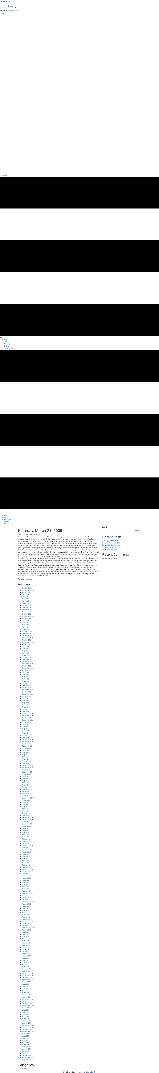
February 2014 (27, 891)
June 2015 (25, 856)
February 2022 (27, 683)
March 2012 (26, 941)
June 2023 (25, 648)
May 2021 (25, 703)
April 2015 (25, 861)
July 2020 (25, 724)
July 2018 (25, 776)
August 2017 (26, 800)
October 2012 (27, 925)
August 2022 (26, 670)
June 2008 (25, 1038)
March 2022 (26, 681)
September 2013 (28, 902)
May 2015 (25, 858)
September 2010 (28, 980)
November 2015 (27, 845)
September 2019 (28, 746)
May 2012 (25, 936)
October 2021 (27, 692)
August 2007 (26, 1060)
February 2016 (27, 839)
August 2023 (26, 644)
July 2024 (25, 620)
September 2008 (28, 1031)
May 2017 (25, 806)
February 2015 (27, 865)
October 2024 (27, 614)
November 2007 (27, 1053)
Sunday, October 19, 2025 (111, 545)
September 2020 (28, 720)
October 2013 (27, 899)
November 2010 (27, 975)
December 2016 (27, 817)
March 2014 (26, 889)
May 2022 (25, 677)
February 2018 (27, 787)
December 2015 (27, 843)
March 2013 (26, 915)
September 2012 (28, 928)
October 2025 (27, 588)
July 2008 (25, 1036)
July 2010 (25, 984)
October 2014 (27, 874)
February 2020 (27, 735)
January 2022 (27, 685)
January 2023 (27, 659)
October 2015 (27, 848)
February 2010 (27, 995)
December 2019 (27, 739)
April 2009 (25, 1016)
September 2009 (28, 1006)
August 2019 (26, 748)
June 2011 (25, 960)
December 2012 (27, 921)
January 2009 (27, 1023)
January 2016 (27, 841)
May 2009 (25, 1014)
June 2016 (25, 830)
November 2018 (27, 767)
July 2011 (25, 958)
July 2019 (25, 750)
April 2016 (25, 835)
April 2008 (25, 1042)
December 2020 (27, 713)
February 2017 (27, 813)
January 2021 (27, 711)
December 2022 (27, 661)
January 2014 (27, 893)
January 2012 (27, 945)
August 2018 (26, 774)
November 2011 (27, 949)
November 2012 (27, 923)
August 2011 (26, 956)
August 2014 (26, 878)
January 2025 (27, 607)
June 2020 (25, 726)
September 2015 (28, 850)
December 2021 (27, 687)
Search (104, 527)
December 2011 (27, 947)
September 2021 (28, 694)
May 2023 (25, 651)
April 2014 (25, 886)
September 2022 (28, 668)
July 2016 (25, 828)
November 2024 (27, 612)
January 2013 (27, 919)
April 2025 (25, 601)
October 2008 (27, 1029)
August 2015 (26, 852)
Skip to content (5, 1)
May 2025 (25, 599)
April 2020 (25, 731)
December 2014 (27, 869)
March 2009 (26, 1018)
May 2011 (25, 962)
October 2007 (27, 1055)
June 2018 (25, 778)
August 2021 (26, 696)
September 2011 (28, 954)
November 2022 (27, 664)
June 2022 (25, 674)
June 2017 (25, 804)
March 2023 (26, 655)
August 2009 (26, 1008)
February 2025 (27, 605)
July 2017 (25, 802)
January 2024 (27, 633)
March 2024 (26, 629)
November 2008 (27, 1027)
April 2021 (25, 705)
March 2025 (26, 603)
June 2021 (25, 700)
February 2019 (27, 761)
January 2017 (27, 815)
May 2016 (25, 832)
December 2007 (27, 1051)
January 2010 (27, 997)
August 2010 (26, 982)
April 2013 (25, 912)
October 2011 (27, 951)
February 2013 (27, 917)
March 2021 (26, 707)
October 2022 (27, 666)
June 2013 (25, 908)
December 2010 (27, 973)
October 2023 (27, 640)
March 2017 (26, 811)
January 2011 (27, 971)
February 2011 (27, 969)
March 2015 (26, 863)
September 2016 (28, 824)
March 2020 (26, 733)
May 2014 (25, 884)
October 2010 (27, 977)
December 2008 (27, 1025)
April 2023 (25, 653)
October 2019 (27, 744)
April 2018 (25, 783)
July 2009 (25, 1010)
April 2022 (25, 679)
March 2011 (26, 967)
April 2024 (25, 627)
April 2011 (25, 964)
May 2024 (25, 625)
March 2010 (26, 993)
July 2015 (25, 854)
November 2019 (27, 742)
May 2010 (25, 988)
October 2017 (27, 796)
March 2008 (26, 1044)
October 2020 (27, 718)
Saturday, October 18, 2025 (111, 547)
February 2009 (27, 1021)
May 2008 (25, 1040)
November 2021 (27, 690)
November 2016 (27, 819)
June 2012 (25, 934)
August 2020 (26, 722)
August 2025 (26, 592)
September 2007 (28, 1057)
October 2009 (27, 1003)
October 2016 (27, 822)
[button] (3, 176)
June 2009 (25, 1012)
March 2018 (26, 785)
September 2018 (28, 772)
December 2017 (27, 791)
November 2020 (27, 716)
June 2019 (25, 752)
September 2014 (28, 876)
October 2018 (27, 770)
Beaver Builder (91, 1072)
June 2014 (25, 882)
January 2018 (27, 789)
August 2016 (26, 826)
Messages (28, 579)
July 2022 (25, 672)
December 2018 (27, 765)
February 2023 (27, 657)
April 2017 (25, 809)
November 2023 (27, 638)
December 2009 (27, 999)
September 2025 (28, 590)
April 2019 (25, 757)
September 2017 (28, 798)
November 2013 (27, 897)
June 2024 (25, 622)
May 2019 (25, 754)
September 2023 (28, 642)
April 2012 (25, 938)
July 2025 (25, 594)
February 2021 (27, 709)
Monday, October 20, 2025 (111, 543)
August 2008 (26, 1034)
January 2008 (27, 1049)
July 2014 (25, 880)
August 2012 (26, 930)
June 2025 (25, 597)
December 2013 (27, 895)
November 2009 (27, 1001)
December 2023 (27, 635)
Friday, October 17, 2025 (110, 549)
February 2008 (27, 1047)
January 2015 (27, 867)
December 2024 (27, 610)
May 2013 (25, 910)
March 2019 (26, 759)
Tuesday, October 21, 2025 (111, 541)
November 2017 (27, 793)
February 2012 (27, 943)
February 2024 (27, 631)
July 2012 (25, 932)
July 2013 (25, 906)
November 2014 (27, 871)
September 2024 (28, 616)
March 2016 (26, 837)
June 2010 (25, 986)
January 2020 (27, 737)
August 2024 (26, 618)
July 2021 (25, 698)
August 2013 (26, 904)
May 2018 (25, 780)
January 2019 (27, 763)
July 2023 (25, 646)
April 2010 (25, 990)
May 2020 (25, 729)
